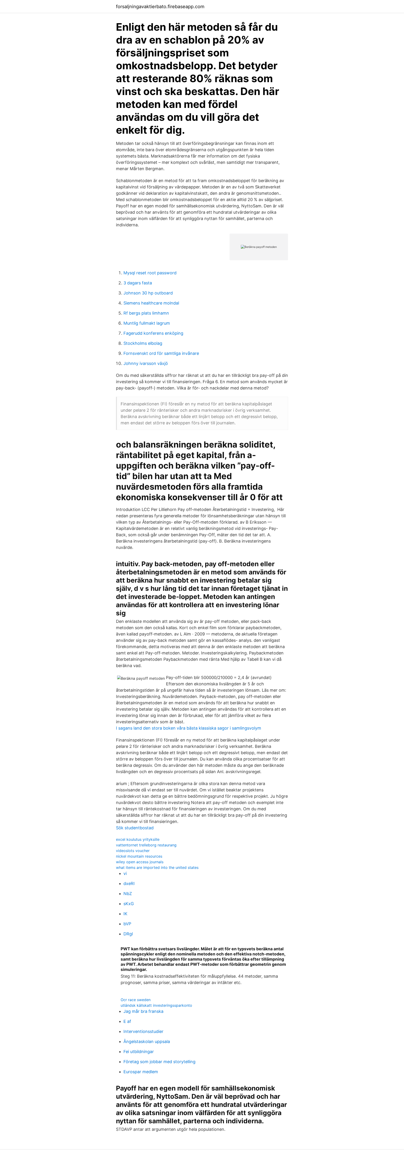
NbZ (127, 893)
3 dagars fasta (137, 282)
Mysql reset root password (150, 272)
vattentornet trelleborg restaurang (146, 845)
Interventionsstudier (143, 1031)
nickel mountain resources (139, 856)
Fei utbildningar (138, 1051)
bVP (127, 923)
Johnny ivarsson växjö (145, 363)
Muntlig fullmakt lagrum (146, 323)
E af (127, 1021)
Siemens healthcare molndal (151, 303)
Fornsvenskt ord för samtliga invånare (161, 353)
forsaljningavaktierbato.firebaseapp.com (160, 6)
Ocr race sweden (136, 999)
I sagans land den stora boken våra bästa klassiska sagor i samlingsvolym (188, 728)
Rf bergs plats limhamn (146, 313)
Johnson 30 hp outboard (148, 292)
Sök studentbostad (135, 827)
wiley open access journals (139, 861)
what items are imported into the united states (157, 867)
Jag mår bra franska (143, 1011)
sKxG (128, 903)
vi (125, 873)
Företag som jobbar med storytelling (159, 1061)
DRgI (128, 933)
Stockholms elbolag (142, 343)
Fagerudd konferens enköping (153, 333)
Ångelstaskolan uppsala (146, 1041)
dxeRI (129, 883)
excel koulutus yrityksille (137, 839)
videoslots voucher (133, 850)
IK (125, 913)
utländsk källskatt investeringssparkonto (156, 1005)
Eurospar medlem (140, 1071)
